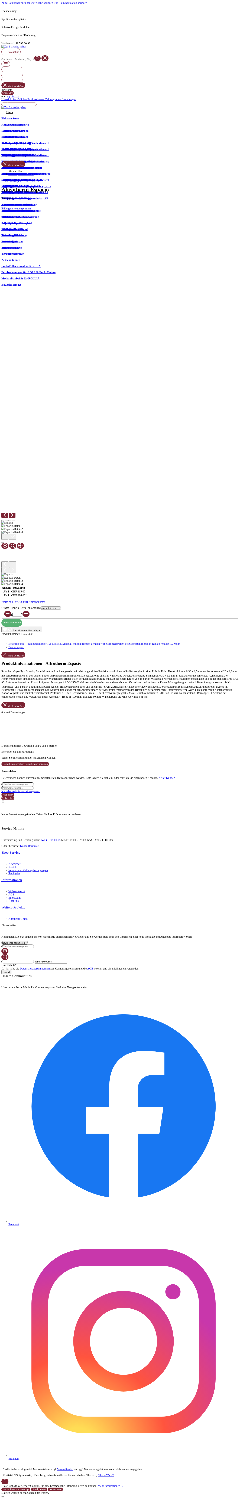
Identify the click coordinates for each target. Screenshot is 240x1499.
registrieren (13, 96)
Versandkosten (65, 1469)
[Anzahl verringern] (7, 614)
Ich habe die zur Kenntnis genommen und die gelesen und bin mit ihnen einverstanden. (72, 968)
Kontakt (12, 867)
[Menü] (5, 64)
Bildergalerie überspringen (16, 208)
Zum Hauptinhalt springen (16, 2)
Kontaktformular (29, 845)
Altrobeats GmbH (18, 918)
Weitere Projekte (13, 907)
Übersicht (7, 99)
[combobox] (17, 59)
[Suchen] (37, 58)
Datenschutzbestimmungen (35, 968)
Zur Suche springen (42, 2)
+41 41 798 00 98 (50, 839)
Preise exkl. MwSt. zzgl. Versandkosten (23, 601)
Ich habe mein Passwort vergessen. (20, 791)
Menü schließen (16, 86)
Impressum (14, 897)
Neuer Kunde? (166, 777)
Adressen (39, 99)
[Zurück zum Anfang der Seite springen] (4, 1481)
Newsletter (14, 863)
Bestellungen (69, 99)
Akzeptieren (55, 1489)
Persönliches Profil (23, 99)
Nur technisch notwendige (16, 1489)
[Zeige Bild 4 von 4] (13, 520)
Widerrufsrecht (16, 891)
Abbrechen (8, 798)
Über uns (13, 900)
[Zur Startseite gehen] (13, 46)
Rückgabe (14, 873)
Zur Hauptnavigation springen (70, 2)
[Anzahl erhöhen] (26, 614)
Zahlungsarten (53, 99)
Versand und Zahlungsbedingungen (28, 870)
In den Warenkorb (12, 622)
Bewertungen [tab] (16, 647)
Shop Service (10, 852)
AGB (11, 894)
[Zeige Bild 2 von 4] (6, 520)
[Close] (2, 542)
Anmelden (7, 92)
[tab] (94, 643)
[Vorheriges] (4, 515)
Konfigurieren (39, 1489)
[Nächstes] (12, 515)
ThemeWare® (106, 1475)
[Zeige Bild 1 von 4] (2, 520)
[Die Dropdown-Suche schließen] (44, 58)
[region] (120, 398)
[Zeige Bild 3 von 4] (9, 520)
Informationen (11, 880)
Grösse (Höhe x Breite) (20, 607)
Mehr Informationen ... (110, 1485)
